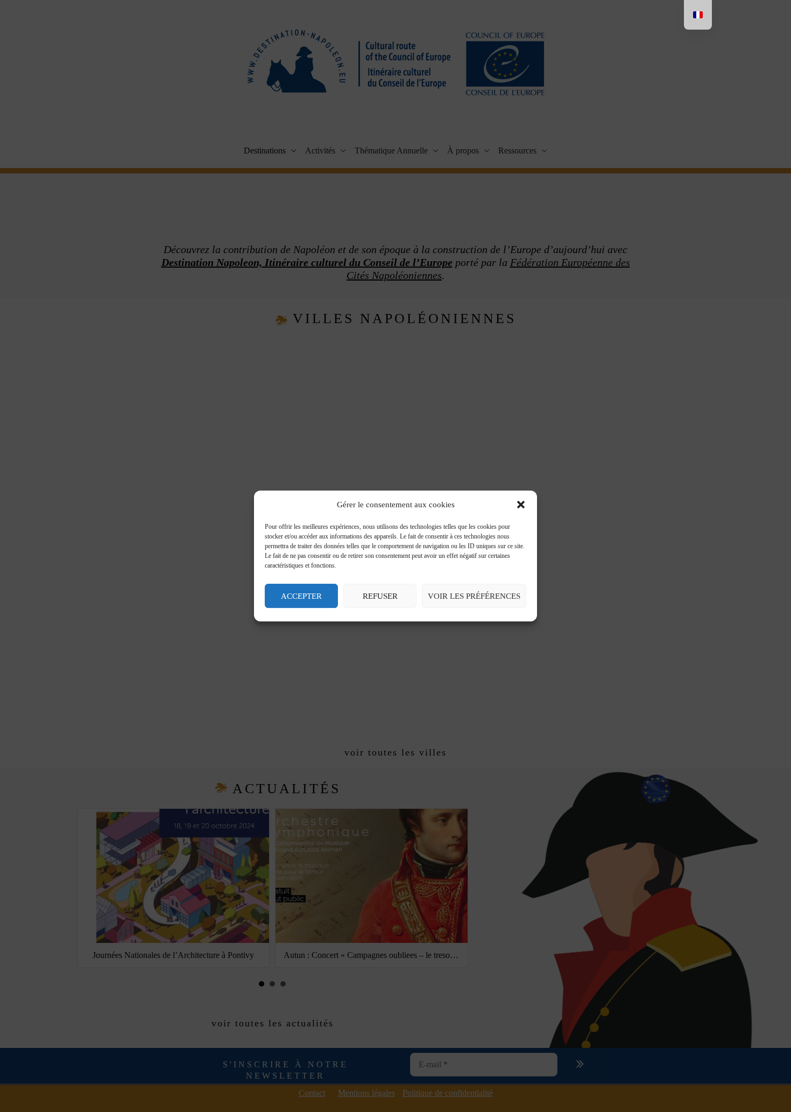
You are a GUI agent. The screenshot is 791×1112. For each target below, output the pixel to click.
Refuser (380, 596)
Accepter (301, 596)
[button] (520, 505)
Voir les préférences (474, 596)
